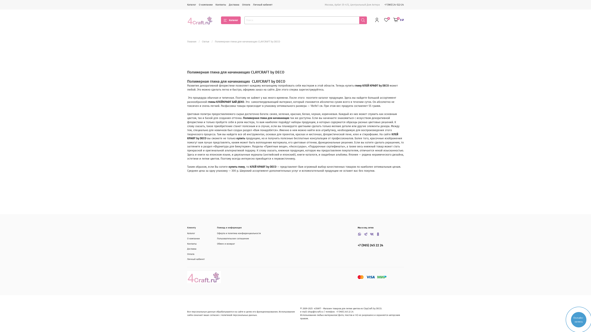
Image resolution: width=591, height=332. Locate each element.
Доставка (234, 4)
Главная (191, 41)
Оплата (246, 4)
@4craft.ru (318, 311)
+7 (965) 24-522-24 (394, 4)
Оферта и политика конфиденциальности (239, 233)
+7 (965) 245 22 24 (370, 245)
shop (310, 311)
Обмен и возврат (226, 244)
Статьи (205, 41)
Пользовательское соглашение (233, 238)
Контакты (220, 4)
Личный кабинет (262, 4)
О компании (206, 4)
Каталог (191, 4)
